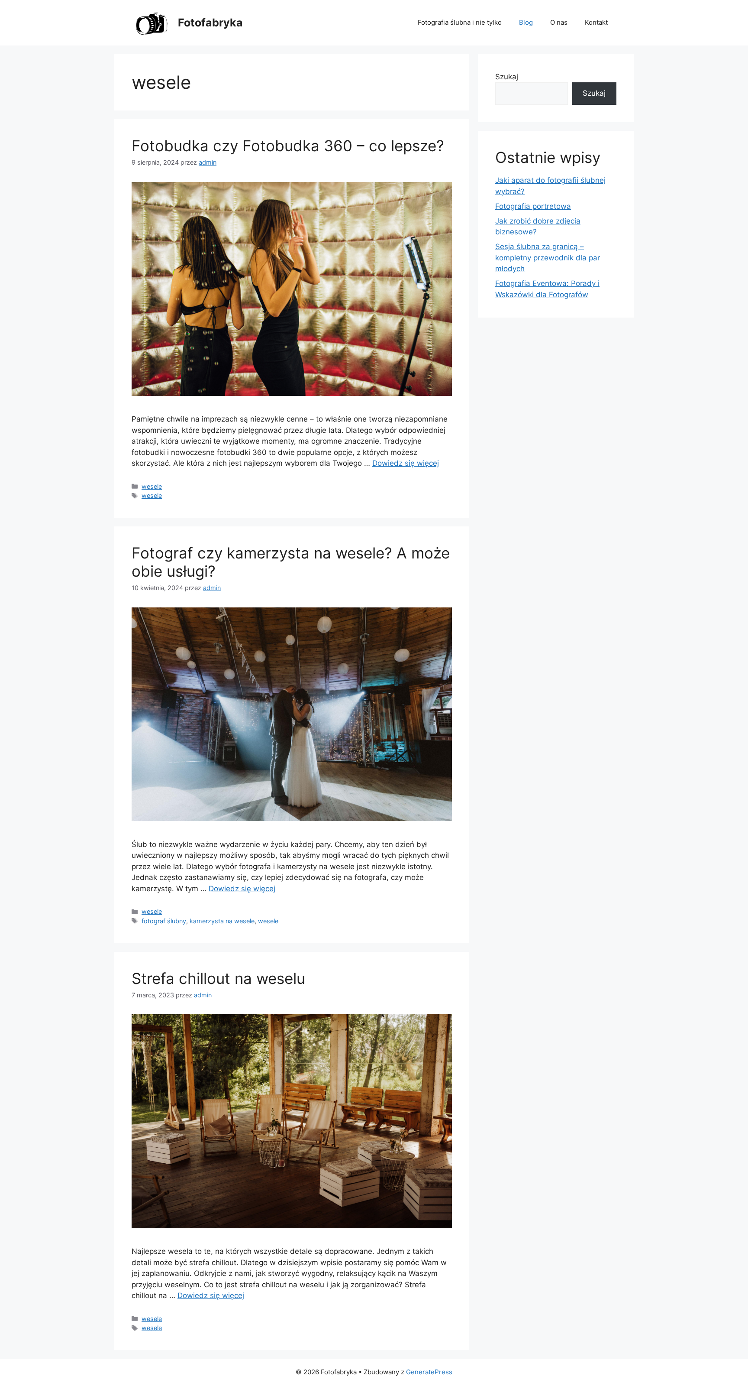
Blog (526, 22)
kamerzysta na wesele (222, 921)
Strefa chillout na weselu (218, 978)
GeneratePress (429, 1372)
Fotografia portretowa (533, 206)
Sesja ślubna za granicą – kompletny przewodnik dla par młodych (547, 257)
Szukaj (506, 76)
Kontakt (596, 22)
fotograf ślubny (164, 921)
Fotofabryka (210, 22)
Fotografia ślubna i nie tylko (460, 22)
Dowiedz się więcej (405, 463)
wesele (152, 486)
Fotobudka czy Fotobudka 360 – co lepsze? (288, 145)
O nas (558, 22)
